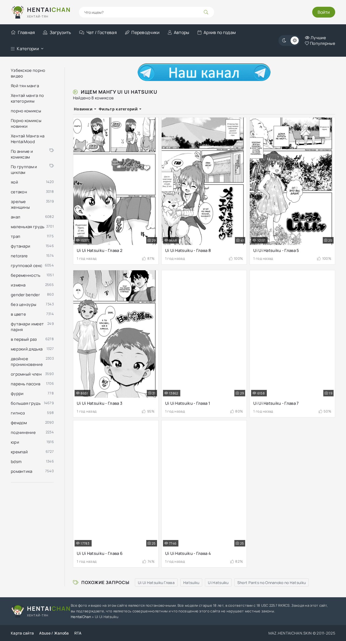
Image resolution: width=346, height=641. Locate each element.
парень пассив (25, 384)
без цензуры (23, 304)
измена (18, 285)
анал (15, 217)
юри (15, 442)
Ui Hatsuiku (218, 582)
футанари (20, 246)
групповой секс (26, 265)
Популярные (322, 43)
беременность (26, 275)
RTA (78, 633)
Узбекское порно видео (28, 73)
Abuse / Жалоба (54, 633)
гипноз (18, 413)
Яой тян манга (25, 86)
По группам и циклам (24, 169)
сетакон (19, 192)
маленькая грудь (28, 227)
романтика (21, 471)
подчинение (23, 432)
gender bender (25, 295)
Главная (26, 32)
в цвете (18, 314)
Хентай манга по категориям (27, 98)
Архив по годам (220, 32)
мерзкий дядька (26, 349)
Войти (324, 12)
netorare (19, 256)
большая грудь (26, 403)
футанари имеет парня (27, 326)
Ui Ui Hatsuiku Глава (156, 582)
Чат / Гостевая (101, 32)
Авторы (181, 32)
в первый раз (24, 339)
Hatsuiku (191, 582)
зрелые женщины (20, 204)
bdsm (16, 461)
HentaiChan (81, 616)
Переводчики (145, 32)
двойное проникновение (27, 361)
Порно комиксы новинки (26, 123)
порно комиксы (26, 111)
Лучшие (318, 38)
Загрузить (60, 32)
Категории (28, 49)
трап (15, 236)
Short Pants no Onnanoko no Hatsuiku (271, 582)
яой (14, 182)
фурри (17, 393)
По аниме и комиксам (22, 154)
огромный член (26, 374)
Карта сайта (22, 633)
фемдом (19, 423)
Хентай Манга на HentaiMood (28, 138)
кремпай (19, 452)
